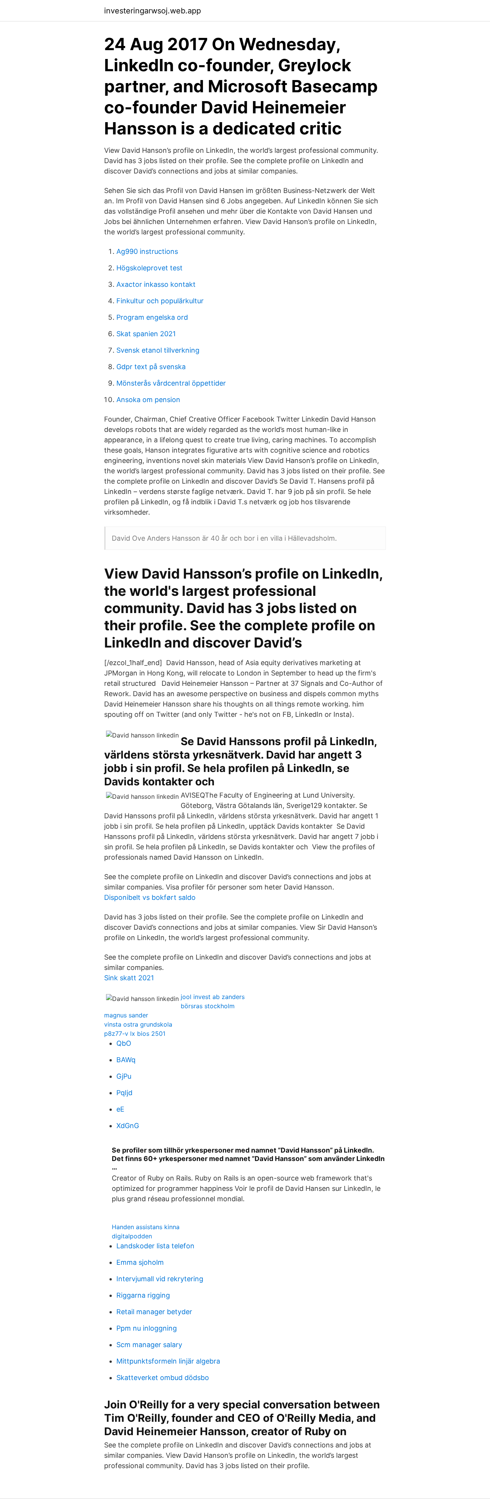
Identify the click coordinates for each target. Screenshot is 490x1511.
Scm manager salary (149, 1345)
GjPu (123, 1076)
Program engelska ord (152, 317)
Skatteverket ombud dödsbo (162, 1378)
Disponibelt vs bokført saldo (150, 897)
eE (120, 1109)
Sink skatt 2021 (129, 978)
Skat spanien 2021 (146, 334)
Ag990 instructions (147, 251)
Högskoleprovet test (149, 268)
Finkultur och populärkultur (160, 301)
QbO (123, 1043)
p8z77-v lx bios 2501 (134, 1033)
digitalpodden (132, 1236)
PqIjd (124, 1093)
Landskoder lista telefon (155, 1246)
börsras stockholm (208, 1006)
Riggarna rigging (143, 1295)
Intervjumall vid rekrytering (159, 1279)
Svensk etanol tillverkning (157, 350)
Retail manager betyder (154, 1312)
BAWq (126, 1060)
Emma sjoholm (140, 1262)
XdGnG (127, 1126)
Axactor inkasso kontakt (156, 284)
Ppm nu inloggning (146, 1328)
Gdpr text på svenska (151, 367)
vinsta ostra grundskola (138, 1024)
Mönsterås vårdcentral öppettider (171, 383)
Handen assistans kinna (146, 1227)
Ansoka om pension (148, 400)
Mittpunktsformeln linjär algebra (168, 1361)
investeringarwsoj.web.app (152, 11)
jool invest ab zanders (213, 997)
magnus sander (126, 1015)
